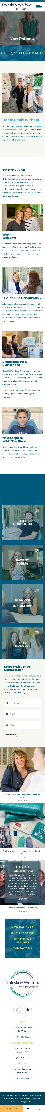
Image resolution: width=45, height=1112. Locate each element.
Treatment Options (22, 941)
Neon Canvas (29, 1102)
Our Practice (22, 933)
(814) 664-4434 (22, 1078)
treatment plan (31, 192)
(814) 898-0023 (22, 1057)
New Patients (22, 927)
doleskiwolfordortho (22, 749)
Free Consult (11, 1108)
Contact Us (22, 948)
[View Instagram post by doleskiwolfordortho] (42, 789)
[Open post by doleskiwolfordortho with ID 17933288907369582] (22, 882)
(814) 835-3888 (22, 1036)
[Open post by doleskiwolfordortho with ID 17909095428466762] (22, 825)
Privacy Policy (8, 1098)
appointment (8, 185)
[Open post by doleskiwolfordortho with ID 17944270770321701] (22, 769)
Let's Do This (10, 734)
